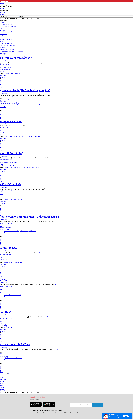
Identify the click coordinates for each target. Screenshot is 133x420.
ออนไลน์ (2, 132)
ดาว (1, 291)
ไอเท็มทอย (5, 312)
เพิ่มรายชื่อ (3, 379)
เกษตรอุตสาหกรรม (5, 196)
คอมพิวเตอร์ (3, 34)
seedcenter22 (3, 101)
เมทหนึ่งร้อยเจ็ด (8, 248)
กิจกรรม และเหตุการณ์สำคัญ (8, 26)
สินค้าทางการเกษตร (5, 67)
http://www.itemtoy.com (6, 318)
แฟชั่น (1, 289)
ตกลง (126, 416)
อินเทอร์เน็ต (3, 53)
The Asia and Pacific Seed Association (9, 165)
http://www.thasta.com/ (5, 350)
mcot (1, 261)
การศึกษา (2, 22)
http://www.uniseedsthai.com (7, 191)
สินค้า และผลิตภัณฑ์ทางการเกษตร (32, 167)
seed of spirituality (4, 229)
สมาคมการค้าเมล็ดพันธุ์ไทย (15, 344)
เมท (1, 257)
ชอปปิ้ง (2, 36)
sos (1, 226)
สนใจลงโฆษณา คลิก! (6, 55)
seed (2, 3)
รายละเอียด (3, 75)
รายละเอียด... (5, 61)
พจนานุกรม (3, 12)
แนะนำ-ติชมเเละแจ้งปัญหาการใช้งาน (81, 405)
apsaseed (2, 164)
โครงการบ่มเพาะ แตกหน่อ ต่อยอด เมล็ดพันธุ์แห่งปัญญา (29, 216)
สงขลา (38, 136)
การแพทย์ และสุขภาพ (6, 24)
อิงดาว (3, 279)
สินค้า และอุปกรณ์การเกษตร (14, 73)
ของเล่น (2, 323)
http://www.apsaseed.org (6, 159)
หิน (1, 293)
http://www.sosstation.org (6, 223)
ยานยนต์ (2, 47)
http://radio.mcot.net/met (6, 254)
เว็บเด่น (2, 377)
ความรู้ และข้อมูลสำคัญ (6, 32)
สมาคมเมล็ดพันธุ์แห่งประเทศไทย (9, 162)
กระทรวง (22, 105)
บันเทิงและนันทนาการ (6, 43)
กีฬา (1, 28)
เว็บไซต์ (2, 8)
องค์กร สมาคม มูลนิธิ (25, 231)
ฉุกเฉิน (2, 387)
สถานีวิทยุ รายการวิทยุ (16, 262)
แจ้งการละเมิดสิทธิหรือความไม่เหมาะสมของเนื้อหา (69, 413)
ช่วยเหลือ (2, 390)
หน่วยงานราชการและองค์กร (8, 49)
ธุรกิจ (1, 41)
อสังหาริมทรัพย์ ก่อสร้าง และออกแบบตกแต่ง (12, 51)
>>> (10, 374)
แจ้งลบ (2, 381)
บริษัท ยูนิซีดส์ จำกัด (10, 184)
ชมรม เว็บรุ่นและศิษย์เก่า (16, 136)
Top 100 (2, 389)
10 (57, 349)
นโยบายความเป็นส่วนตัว (113, 417)
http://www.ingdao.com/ (6, 286)
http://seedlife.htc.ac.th (5, 127)
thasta (1, 353)
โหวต (1, 87)
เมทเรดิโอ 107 (4, 259)
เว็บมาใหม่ (3, 375)
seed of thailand (4, 356)
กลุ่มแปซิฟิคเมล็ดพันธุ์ (11, 153)
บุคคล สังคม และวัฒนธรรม (7, 45)
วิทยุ (1, 130)
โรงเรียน (33, 136)
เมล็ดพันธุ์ (2, 71)
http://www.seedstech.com (6, 64)
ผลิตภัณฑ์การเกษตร (5, 69)
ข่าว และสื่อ (3, 30)
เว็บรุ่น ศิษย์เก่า (27, 136)
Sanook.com (4, 1)
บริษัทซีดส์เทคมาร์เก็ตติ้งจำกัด (16, 58)
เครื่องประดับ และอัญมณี (14, 295)
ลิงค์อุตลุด (2, 385)
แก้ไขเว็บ (2, 383)
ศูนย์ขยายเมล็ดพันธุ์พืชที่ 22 (7, 99)
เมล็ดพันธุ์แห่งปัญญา (5, 227)
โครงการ (33, 231)
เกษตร (1, 194)
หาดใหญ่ (2, 134)
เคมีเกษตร (3, 197)
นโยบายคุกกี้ (120, 417)
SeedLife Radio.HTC (11, 121)
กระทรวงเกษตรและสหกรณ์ (32, 105)
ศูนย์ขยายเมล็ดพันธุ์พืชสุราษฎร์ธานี (9, 103)
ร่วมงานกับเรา (98, 405)
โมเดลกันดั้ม (3, 325)
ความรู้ (2, 14)
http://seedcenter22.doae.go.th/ (7, 96)
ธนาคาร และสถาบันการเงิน (7, 39)
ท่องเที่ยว (2, 37)
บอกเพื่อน (2, 77)
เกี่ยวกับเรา (32, 413)
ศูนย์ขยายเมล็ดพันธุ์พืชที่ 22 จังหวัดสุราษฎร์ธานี (25, 90)
